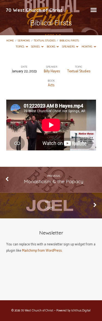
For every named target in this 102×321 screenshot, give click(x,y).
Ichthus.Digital (81, 310)
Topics (20, 46)
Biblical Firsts (69, 40)
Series (35, 46)
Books (51, 46)
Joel (48, 207)
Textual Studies (44, 40)
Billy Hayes (52, 71)
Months (87, 46)
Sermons (24, 40)
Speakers (68, 46)
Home (10, 40)
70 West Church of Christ (34, 10)
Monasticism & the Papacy (53, 181)
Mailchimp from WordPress (42, 251)
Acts (51, 85)
